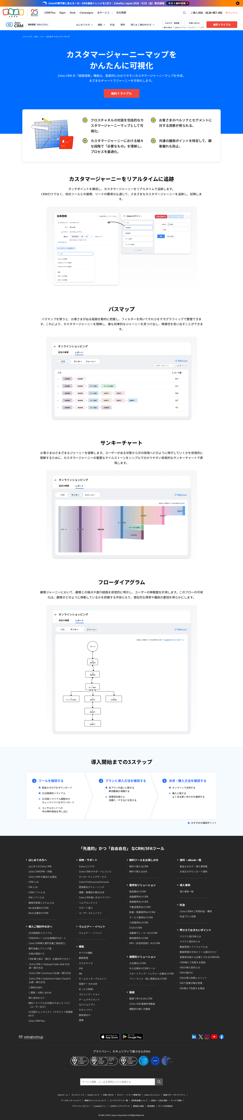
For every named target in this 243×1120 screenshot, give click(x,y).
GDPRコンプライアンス (120, 1106)
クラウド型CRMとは (190, 936)
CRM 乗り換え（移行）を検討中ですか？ (49, 958)
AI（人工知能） (87, 989)
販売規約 (151, 1106)
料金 (112, 24)
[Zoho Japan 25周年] (35, 12)
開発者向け (84, 1015)
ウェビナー (192, 27)
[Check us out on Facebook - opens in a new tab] (221, 1036)
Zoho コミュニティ (152, 1095)
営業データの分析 (88, 983)
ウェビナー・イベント (90, 933)
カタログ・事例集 (172, 23)
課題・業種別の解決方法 (91, 892)
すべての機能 (85, 952)
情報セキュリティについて (95, 1101)
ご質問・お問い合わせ (40, 992)
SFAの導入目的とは (190, 967)
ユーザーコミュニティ (90, 913)
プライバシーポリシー (81, 1106)
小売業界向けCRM (138, 922)
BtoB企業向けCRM (38, 907)
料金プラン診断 (188, 916)
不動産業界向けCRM (139, 907)
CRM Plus (49, 12)
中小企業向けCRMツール (142, 968)
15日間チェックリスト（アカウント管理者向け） (50, 1013)
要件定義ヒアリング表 (40, 948)
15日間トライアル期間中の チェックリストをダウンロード (58, 800)
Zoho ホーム (63, 1095)
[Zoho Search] (184, 13)
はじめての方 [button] (83, 24)
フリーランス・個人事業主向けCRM (148, 978)
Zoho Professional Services (94, 882)
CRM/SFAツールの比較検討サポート (47, 938)
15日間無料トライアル (53, 793)
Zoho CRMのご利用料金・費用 (196, 911)
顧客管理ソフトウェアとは (193, 946)
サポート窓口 (86, 907)
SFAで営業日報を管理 (191, 983)
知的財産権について (139, 1101)
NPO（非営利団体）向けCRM (144, 943)
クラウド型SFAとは (190, 941)
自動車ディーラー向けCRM (143, 933)
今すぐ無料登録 (177, 3)
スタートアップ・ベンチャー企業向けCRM (151, 973)
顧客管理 (83, 957)
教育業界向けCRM (138, 938)
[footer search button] (159, 1081)
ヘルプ (201, 27)
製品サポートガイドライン (174, 1095)
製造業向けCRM (137, 891)
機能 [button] (100, 24)
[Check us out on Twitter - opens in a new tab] (201, 1036)
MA (80, 973)
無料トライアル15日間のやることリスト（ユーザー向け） (49, 1004)
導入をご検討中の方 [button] (141, 24)
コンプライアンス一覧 (119, 1101)
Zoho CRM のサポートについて (95, 871)
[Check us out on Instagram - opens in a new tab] (206, 1036)
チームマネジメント (89, 999)
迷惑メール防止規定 (159, 1101)
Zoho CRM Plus (36, 1020)
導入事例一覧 (187, 891)
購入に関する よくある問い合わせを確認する (188, 795)
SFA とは (33, 887)
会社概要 (121, 12)
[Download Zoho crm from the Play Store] (132, 1036)
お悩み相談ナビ (36, 953)
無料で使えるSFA (138, 871)
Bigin (63, 12)
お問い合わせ (194, 23)
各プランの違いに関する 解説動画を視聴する (121, 789)
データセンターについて (71, 1101)
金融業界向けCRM (138, 896)
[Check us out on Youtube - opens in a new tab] (214, 1036)
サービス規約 (176, 1101)
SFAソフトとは (36, 897)
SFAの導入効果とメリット (193, 977)
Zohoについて (93, 1095)
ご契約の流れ (35, 987)
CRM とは (33, 882)
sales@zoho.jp (33, 1037)
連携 (81, 1020)
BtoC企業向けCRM (38, 913)
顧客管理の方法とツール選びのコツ (198, 952)
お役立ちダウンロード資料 (193, 871)
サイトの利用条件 (165, 1106)
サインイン (231, 13)
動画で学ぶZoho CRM (140, 998)
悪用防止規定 (138, 1106)
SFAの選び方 (186, 972)
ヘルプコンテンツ (88, 902)
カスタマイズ (86, 963)
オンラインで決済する (183, 787)
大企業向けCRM (137, 963)
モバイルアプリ (87, 1004)
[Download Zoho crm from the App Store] (110, 1036)
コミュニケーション (89, 994)
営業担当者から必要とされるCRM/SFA (200, 957)
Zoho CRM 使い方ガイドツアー (95, 897)
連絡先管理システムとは (41, 902)
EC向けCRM (135, 927)
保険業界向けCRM (138, 901)
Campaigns (86, 12)
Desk (73, 12)
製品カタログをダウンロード (57, 787)
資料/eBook (168, 27)
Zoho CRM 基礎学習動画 (142, 1003)
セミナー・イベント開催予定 (129, 1095)
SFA (81, 968)
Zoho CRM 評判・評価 (40, 871)
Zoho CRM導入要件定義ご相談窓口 (46, 943)
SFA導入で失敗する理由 (192, 988)
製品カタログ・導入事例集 (193, 866)
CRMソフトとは (36, 892)
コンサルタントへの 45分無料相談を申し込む (55, 809)
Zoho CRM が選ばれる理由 (42, 876)
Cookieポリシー (100, 1106)
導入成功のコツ (36, 997)
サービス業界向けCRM (141, 917)
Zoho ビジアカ (180, 27)
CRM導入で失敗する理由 (192, 962)
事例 (122, 24)
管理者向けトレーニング (91, 887)
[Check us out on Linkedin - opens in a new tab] (194, 1036)
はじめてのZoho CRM (39, 866)
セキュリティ (86, 1009)
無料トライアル (222, 24)
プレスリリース (77, 1095)
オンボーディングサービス (92, 876)
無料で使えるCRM (138, 866)
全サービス (103, 12)
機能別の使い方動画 (139, 1009)
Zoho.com (13, 12)
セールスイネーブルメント (92, 978)
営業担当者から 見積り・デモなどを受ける (123, 798)
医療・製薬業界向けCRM (142, 912)
